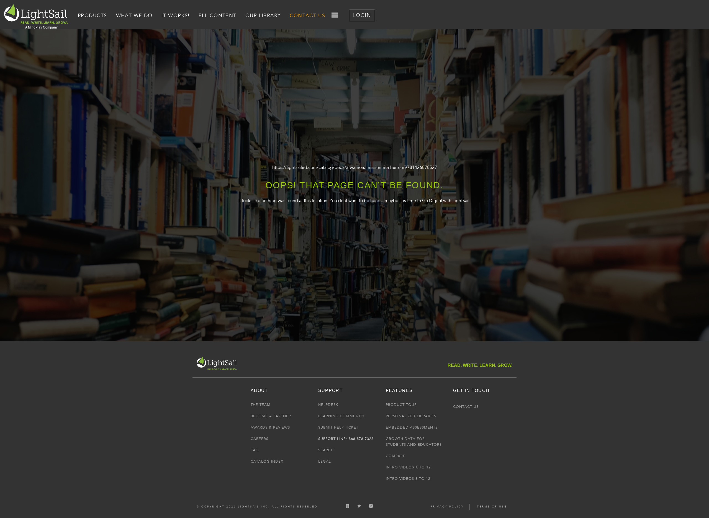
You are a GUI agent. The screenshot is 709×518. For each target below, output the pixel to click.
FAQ (255, 450)
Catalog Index (267, 461)
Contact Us (307, 15)
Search (326, 450)
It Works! (175, 15)
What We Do (134, 15)
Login (362, 15)
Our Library (263, 15)
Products (92, 15)
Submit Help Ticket (338, 427)
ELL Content (218, 15)
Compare (395, 456)
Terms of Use (492, 506)
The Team (261, 405)
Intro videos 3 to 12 (408, 478)
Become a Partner (271, 416)
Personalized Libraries (411, 416)
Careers (259, 439)
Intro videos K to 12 (408, 467)
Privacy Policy (447, 506)
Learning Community (341, 416)
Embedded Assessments (412, 427)
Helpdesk (328, 405)
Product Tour (401, 405)
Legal (324, 461)
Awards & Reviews (270, 427)
